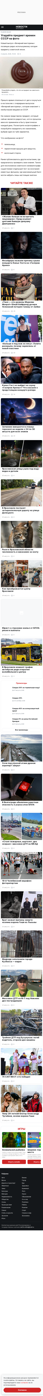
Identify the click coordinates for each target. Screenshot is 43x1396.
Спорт (24, 1210)
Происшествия (7, 1205)
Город (24, 1180)
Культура (5, 1191)
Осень (4, 1202)
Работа (24, 1205)
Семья (4, 1210)
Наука (24, 1194)
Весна (4, 1180)
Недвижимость (7, 1196)
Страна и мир (26, 1213)
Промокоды (21, 683)
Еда (23, 1183)
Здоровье (25, 1186)
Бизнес (24, 1177)
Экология (5, 1215)
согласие (24, 1383)
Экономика (26, 1215)
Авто (3, 1177)
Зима (3, 1188)
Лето (23, 1191)
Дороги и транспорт (8, 1183)
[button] (21, 690)
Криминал (25, 1188)
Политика (25, 1202)
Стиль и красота (7, 1213)
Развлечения (6, 32)
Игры (21, 1128)
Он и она (25, 1199)
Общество (5, 1199)
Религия (24, 1207)
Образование (26, 1196)
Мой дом (5, 1194)
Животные (5, 1186)
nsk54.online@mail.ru (27, 1227)
